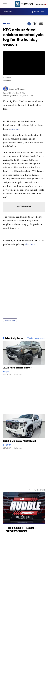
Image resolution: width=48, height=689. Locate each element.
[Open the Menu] (4, 4)
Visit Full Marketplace (36, 338)
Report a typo (10, 320)
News (7, 23)
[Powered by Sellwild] (41, 490)
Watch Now (40, 4)
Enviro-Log (14, 128)
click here (30, 244)
